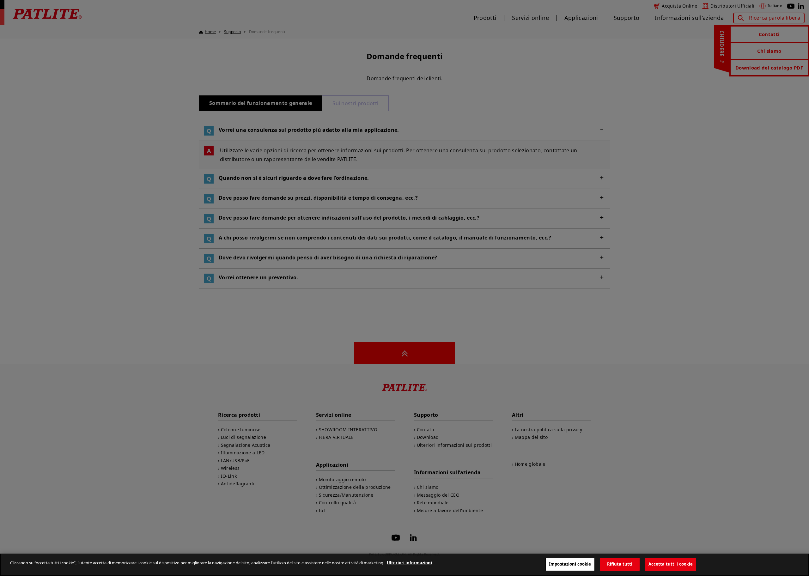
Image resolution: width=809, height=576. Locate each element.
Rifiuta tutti (620, 564)
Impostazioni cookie (570, 564)
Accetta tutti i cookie (670, 564)
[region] (404, 565)
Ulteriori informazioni (409, 563)
